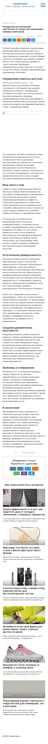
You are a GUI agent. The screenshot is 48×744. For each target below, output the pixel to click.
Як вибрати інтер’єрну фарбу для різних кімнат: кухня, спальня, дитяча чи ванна (22, 629)
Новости (30, 36)
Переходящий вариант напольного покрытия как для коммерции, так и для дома (23, 703)
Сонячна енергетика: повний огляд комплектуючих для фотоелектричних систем (24, 591)
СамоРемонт (20, 3)
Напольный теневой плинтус (15, 83)
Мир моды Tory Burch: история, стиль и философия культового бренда (22, 550)
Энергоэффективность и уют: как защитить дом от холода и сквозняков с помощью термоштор (24, 512)
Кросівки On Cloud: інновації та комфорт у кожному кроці (21, 666)
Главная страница (9, 23)
